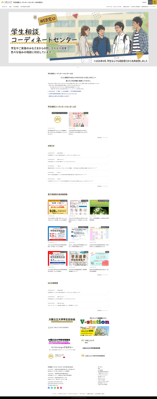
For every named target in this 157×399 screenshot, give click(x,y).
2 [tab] (79, 67)
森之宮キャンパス (101, 376)
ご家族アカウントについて (103, 373)
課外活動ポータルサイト (103, 383)
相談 (59, 91)
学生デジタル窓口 (101, 379)
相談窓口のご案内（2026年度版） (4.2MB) (58, 96)
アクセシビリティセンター (103, 374)
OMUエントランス (101, 378)
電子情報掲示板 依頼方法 (103, 371)
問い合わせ (51, 91)
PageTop (154, 392)
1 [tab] (77, 67)
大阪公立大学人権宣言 (102, 384)
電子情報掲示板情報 (76, 91)
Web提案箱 (65, 91)
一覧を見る (99, 137)
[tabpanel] (78, 37)
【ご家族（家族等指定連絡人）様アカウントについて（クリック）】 (63, 93)
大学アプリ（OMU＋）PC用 (103, 381)
